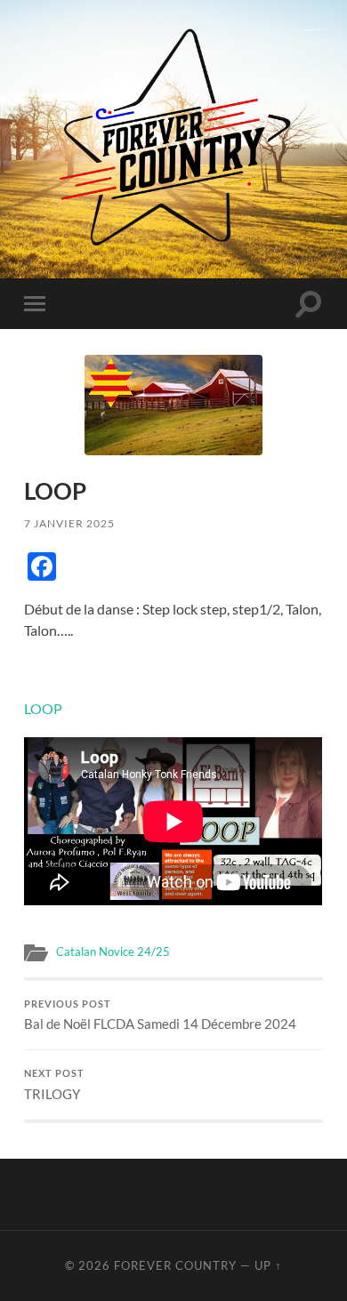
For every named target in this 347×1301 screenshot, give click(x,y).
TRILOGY (54, 1085)
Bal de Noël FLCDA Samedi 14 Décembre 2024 (160, 1015)
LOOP (43, 708)
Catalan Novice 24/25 (113, 951)
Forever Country (175, 1265)
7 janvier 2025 (69, 523)
